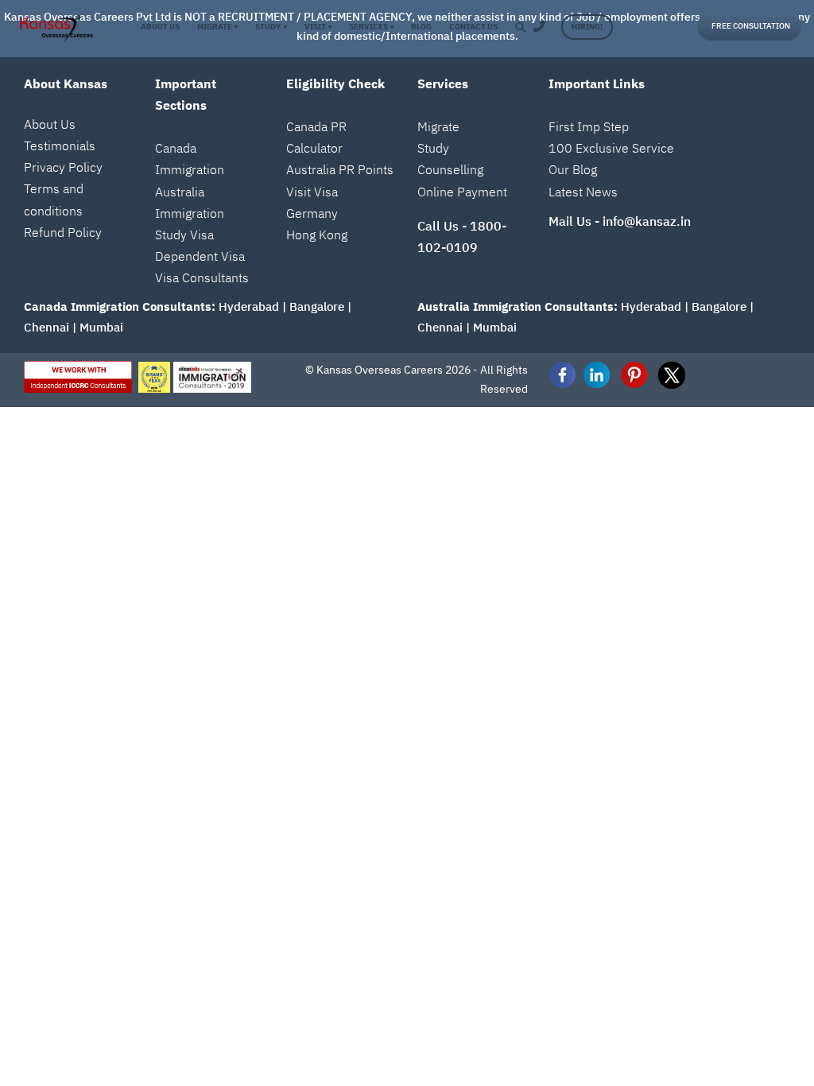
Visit (317, 26)
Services (371, 26)
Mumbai (101, 327)
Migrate (217, 26)
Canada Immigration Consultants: (119, 306)
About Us (160, 26)
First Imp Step (588, 126)
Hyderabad (249, 306)
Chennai (46, 327)
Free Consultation (750, 26)
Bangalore (316, 306)
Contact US (473, 26)
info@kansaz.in (647, 221)
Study (270, 26)
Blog (421, 26)
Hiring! (587, 26)
